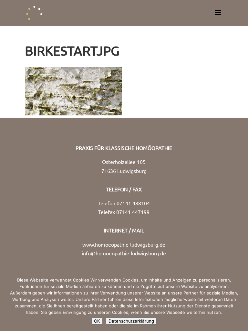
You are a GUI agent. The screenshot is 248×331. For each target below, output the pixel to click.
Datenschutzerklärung (131, 321)
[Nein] (240, 301)
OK (97, 321)
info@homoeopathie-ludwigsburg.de (124, 253)
